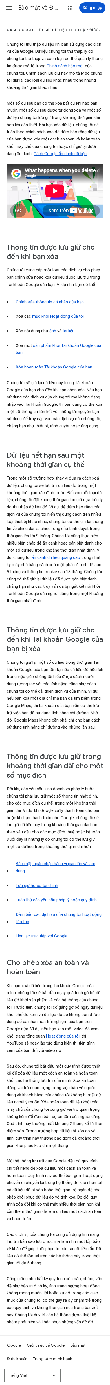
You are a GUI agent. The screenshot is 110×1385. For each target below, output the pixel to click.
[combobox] (32, 1375)
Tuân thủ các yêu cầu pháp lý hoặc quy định (56, 899)
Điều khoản (17, 1358)
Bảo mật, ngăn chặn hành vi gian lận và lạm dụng (55, 867)
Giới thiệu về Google (46, 1345)
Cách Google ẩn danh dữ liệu (60, 153)
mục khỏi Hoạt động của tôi (58, 316)
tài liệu (68, 330)
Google (14, 1345)
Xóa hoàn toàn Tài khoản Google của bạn (54, 367)
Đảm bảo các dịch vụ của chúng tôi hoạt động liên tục (59, 918)
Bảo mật (78, 1345)
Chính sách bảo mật (65, 65)
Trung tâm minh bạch (52, 1358)
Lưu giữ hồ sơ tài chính (37, 885)
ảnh (52, 330)
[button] (9, 8)
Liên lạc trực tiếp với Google (41, 936)
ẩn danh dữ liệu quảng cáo (56, 557)
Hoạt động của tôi (63, 1036)
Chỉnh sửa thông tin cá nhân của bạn (50, 302)
